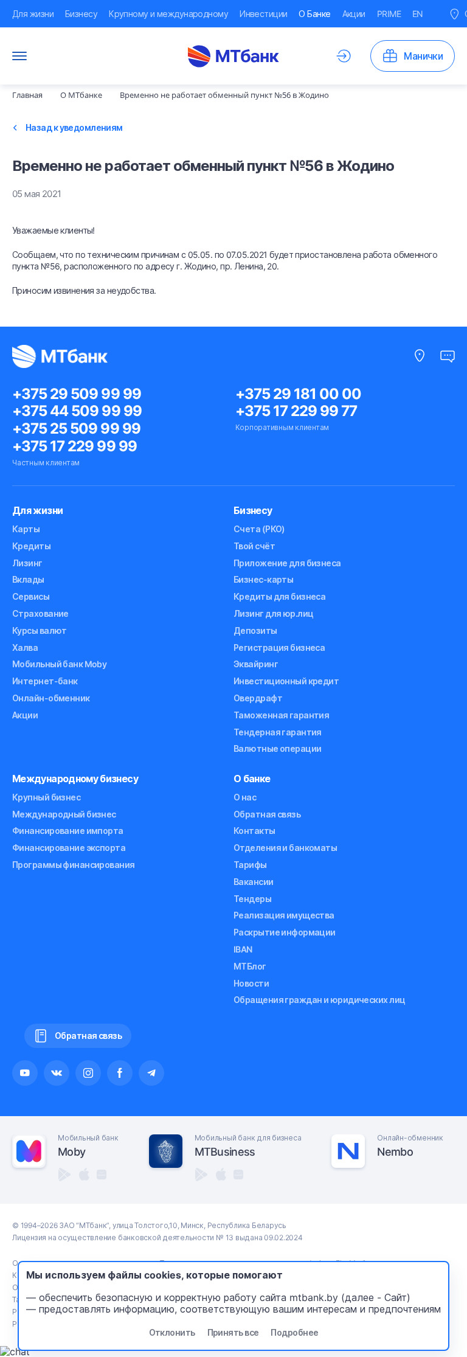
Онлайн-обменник (51, 698)
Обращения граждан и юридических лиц (319, 999)
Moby (71, 1151)
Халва (25, 647)
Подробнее (294, 1332)
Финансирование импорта (67, 830)
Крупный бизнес (46, 797)
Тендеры (252, 899)
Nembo (394, 1151)
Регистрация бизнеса (279, 647)
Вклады (28, 579)
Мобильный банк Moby (59, 664)
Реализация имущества (284, 915)
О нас (245, 797)
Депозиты (255, 630)
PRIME (389, 14)
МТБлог (250, 966)
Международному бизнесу (75, 778)
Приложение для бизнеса (287, 563)
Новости (251, 983)
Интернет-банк (45, 681)
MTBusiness (225, 1151)
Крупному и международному (168, 14)
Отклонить (172, 1332)
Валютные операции (277, 748)
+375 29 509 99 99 (76, 394)
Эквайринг (256, 664)
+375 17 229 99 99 (74, 446)
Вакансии (254, 881)
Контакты (254, 830)
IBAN (243, 949)
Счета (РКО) (259, 529)
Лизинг (27, 563)
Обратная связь (267, 814)
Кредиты (31, 546)
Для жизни (33, 14)
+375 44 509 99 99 (77, 411)
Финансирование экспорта (68, 847)
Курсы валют (39, 630)
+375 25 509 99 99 (76, 428)
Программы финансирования (73, 864)
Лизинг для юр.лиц (273, 613)
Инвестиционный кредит (286, 681)
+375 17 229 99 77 (296, 411)
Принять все (233, 1332)
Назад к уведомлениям (74, 127)
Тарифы (250, 864)
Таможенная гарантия (281, 715)
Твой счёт (254, 546)
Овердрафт (258, 698)
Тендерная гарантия (278, 732)
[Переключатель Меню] (19, 56)
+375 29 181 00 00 (298, 394)
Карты (26, 529)
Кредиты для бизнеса (279, 596)
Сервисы (30, 596)
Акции (353, 14)
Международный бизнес (64, 814)
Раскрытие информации (285, 932)
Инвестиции (263, 14)
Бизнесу (81, 14)
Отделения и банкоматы (285, 847)
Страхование (40, 613)
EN (417, 14)
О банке (252, 778)
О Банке (314, 14)
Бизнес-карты (263, 579)
